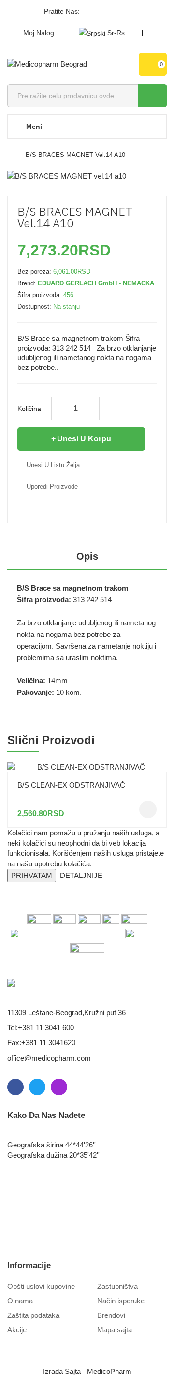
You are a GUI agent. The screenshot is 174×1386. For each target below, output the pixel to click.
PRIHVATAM (31, 875)
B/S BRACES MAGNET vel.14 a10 (75, 154)
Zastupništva (117, 1286)
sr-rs (116, 33)
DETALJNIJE (81, 875)
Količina (29, 408)
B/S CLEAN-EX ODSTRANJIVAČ (71, 785)
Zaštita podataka (33, 1315)
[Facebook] (90, 11)
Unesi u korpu (84, 439)
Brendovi (111, 1315)
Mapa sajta (114, 1330)
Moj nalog (38, 33)
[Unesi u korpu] (148, 809)
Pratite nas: (62, 11)
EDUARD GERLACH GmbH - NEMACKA (96, 283)
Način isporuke (121, 1301)
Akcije (17, 1330)
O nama (20, 1301)
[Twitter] (107, 11)
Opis (87, 556)
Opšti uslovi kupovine (41, 1286)
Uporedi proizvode (52, 486)
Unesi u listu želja (53, 464)
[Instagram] (123, 11)
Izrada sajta (62, 1371)
